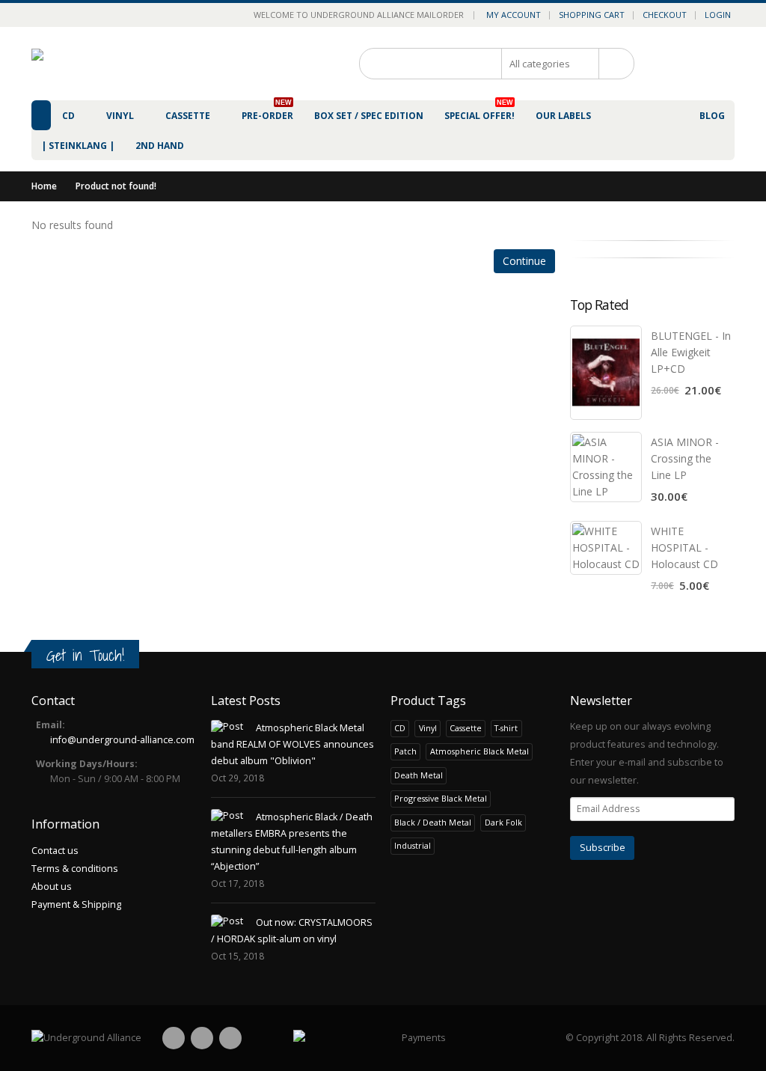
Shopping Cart (592, 14)
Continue (524, 261)
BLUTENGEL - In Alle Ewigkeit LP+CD (691, 352)
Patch (405, 751)
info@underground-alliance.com (122, 739)
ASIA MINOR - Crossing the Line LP (685, 458)
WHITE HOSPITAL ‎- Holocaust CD (684, 547)
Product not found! (116, 186)
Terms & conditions (74, 868)
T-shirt (506, 727)
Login (718, 14)
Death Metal (418, 775)
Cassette (466, 727)
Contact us (55, 850)
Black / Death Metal (432, 822)
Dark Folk (503, 822)
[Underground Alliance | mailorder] (86, 1038)
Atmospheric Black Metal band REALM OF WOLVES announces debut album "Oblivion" (292, 744)
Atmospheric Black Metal (479, 751)
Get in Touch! (85, 655)
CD (399, 727)
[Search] (611, 64)
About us (51, 886)
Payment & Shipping (76, 904)
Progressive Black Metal (440, 798)
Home (44, 186)
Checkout (665, 14)
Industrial (412, 845)
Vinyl (428, 727)
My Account (513, 14)
